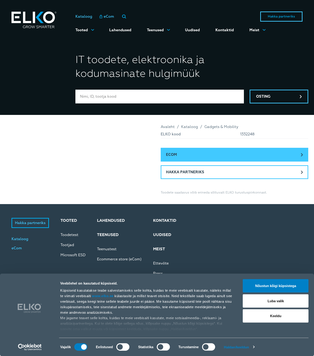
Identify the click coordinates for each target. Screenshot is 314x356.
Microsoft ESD (73, 255)
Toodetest (69, 235)
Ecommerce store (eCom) (119, 259)
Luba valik (276, 301)
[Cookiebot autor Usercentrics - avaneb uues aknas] (30, 347)
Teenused (155, 30)
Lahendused (120, 30)
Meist (254, 30)
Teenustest (107, 249)
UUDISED (162, 234)
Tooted (81, 30)
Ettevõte (161, 263)
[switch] (122, 346)
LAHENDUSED (111, 220)
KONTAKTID (164, 220)
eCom (109, 16)
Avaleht (168, 127)
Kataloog (83, 16)
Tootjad (67, 245)
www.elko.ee (103, 296)
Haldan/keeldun (236, 347)
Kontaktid (224, 30)
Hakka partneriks (281, 16)
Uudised (192, 30)
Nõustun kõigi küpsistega (275, 286)
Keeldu (275, 316)
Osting (263, 96)
